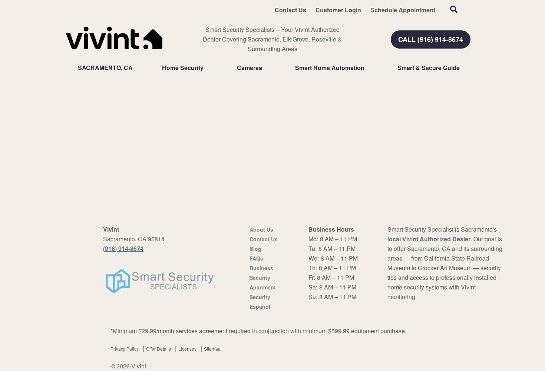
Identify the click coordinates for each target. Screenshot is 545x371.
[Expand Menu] (207, 67)
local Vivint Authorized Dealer (428, 239)
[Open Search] (454, 9)
